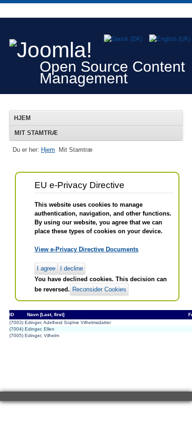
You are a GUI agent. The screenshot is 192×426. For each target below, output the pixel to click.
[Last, (46, 314)
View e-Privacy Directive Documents (86, 249)
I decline (71, 268)
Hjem (22, 118)
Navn (33, 314)
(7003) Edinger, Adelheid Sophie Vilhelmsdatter (60, 322)
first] (59, 314)
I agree (46, 268)
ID (11, 314)
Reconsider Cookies (99, 289)
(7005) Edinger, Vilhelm (34, 335)
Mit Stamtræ (36, 132)
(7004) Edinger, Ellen (32, 328)
